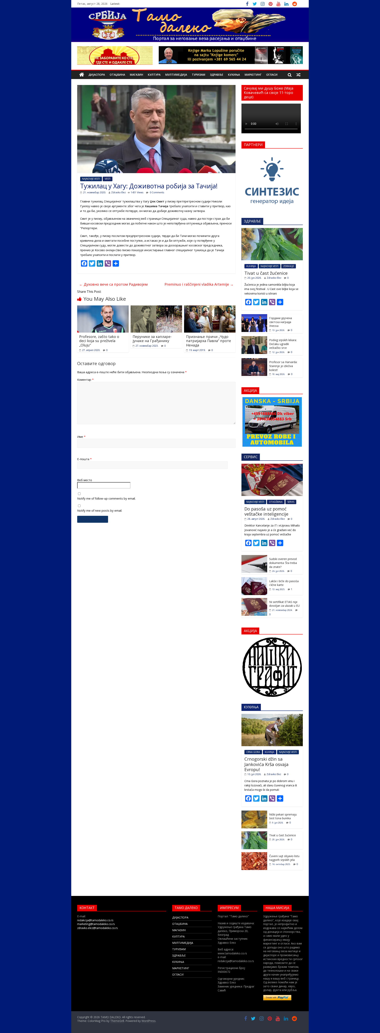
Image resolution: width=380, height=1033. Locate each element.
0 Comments (156, 192)
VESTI (107, 178)
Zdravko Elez (118, 192)
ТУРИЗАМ (198, 74)
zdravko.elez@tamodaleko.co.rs (97, 928)
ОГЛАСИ (271, 74)
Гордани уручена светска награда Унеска (280, 322)
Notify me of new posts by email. (99, 510)
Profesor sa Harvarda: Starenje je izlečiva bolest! (283, 366)
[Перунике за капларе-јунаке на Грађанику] (156, 308)
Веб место (84, 480)
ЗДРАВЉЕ (216, 74)
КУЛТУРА (154, 74)
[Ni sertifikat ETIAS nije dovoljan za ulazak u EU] (254, 600)
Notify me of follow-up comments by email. (106, 498)
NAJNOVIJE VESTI (91, 178)
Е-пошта (84, 459)
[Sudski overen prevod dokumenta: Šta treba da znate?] (254, 557)
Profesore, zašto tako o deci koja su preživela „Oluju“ (99, 340)
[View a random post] (298, 75)
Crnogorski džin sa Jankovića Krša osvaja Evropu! (266, 764)
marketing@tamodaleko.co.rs (96, 924)
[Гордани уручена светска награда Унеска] (254, 316)
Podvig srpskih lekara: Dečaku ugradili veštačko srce (283, 344)
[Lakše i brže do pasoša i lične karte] (254, 579)
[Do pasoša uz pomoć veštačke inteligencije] (272, 466)
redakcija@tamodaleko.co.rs (95, 920)
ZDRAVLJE (288, 266)
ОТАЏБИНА (117, 74)
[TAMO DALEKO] (81, 75)
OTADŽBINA (276, 502)
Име (81, 437)
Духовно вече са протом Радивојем (113, 284)
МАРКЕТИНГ (253, 74)
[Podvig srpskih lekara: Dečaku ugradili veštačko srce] (254, 338)
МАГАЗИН (136, 74)
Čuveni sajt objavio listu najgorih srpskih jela (284, 858)
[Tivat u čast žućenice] (272, 230)
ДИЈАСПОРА (96, 74)
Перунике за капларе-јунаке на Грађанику (152, 338)
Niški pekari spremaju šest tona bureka (283, 816)
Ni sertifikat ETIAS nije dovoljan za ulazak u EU (284, 604)
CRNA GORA (253, 752)
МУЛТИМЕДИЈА (176, 74)
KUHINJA (251, 266)
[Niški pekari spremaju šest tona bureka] (254, 813)
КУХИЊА (234, 74)
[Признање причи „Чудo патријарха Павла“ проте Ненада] (210, 308)
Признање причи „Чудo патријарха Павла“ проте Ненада (208, 340)
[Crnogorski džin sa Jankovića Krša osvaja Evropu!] (272, 716)
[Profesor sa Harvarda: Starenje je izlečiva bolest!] (254, 360)
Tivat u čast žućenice (266, 273)
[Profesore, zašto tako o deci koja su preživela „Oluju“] (103, 308)
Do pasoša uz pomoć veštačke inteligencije (266, 511)
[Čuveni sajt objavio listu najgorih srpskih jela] (254, 854)
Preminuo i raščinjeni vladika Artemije (199, 284)
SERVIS (290, 502)
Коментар (85, 380)
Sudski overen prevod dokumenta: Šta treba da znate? (283, 562)
